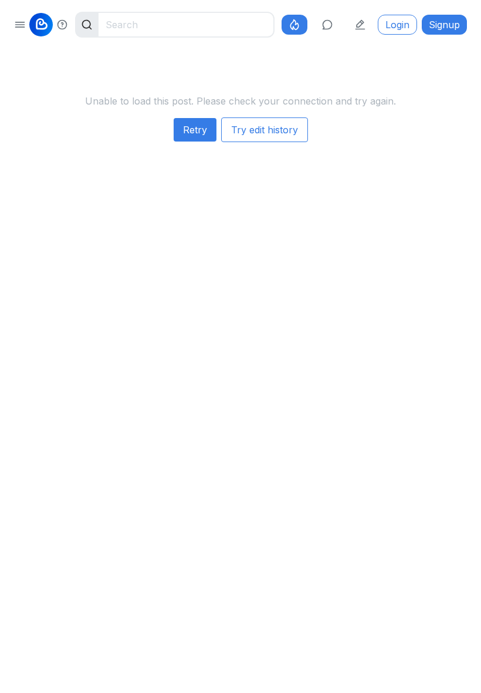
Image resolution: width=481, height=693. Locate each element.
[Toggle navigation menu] (20, 25)
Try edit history (264, 130)
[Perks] (294, 25)
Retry (195, 130)
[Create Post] (360, 25)
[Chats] (327, 25)
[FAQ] (62, 25)
